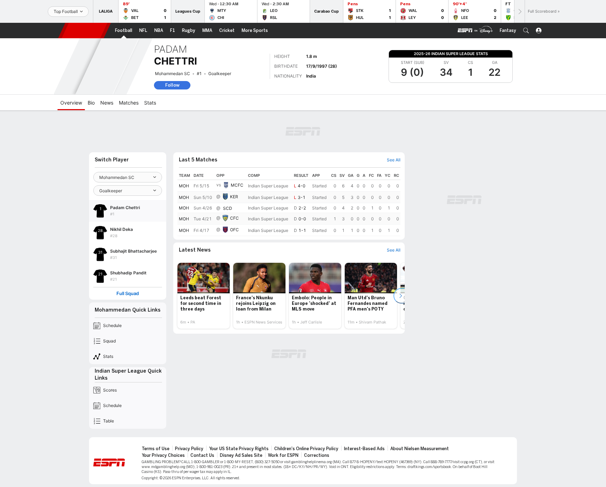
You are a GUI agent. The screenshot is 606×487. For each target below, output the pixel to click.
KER (234, 196)
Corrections (316, 455)
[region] (288, 203)
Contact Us (202, 455)
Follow (172, 85)
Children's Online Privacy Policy (306, 448)
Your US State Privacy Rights (239, 448)
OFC (234, 229)
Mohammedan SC (172, 73)
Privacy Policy (189, 448)
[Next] (519, 11)
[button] (526, 30)
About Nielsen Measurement (419, 448)
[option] (203, 296)
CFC (234, 218)
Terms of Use (155, 448)
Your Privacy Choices (163, 455)
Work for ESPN (283, 455)
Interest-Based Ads (364, 448)
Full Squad (127, 293)
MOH (184, 185)
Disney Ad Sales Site (241, 455)
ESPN (84, 30)
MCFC (237, 185)
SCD (227, 208)
